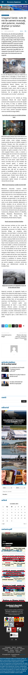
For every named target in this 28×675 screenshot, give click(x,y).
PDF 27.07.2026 (7, 543)
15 (3, 515)
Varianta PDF (6, 529)
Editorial (5, 407)
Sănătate (7, 650)
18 (15, 515)
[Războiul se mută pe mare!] (14, 447)
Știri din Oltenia (11, 651)
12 (18, 512)
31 (11, 521)
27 (21, 518)
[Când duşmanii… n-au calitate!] (14, 432)
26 (18, 518)
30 (7, 521)
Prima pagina (8, 647)
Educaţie (12, 650)
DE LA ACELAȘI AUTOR (9, 364)
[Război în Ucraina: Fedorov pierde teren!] (5, 376)
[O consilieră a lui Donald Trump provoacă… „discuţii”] (5, 369)
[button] (26, 2)
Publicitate (18, 651)
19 (18, 515)
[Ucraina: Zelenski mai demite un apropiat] (5, 383)
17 (11, 515)
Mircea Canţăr (9, 423)
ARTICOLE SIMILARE (8, 362)
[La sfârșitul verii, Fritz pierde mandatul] (14, 477)
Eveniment (22, 648)
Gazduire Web (23, 654)
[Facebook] (12, 639)
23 (7, 518)
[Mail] (15, 639)
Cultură (16, 650)
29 (3, 521)
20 (21, 515)
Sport (21, 650)
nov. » (25, 523)
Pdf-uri (4, 541)
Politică (11, 648)
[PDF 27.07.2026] (14, 598)
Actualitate (7, 13)
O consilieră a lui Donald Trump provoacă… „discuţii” (17, 369)
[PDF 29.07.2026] (14, 584)
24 (11, 518)
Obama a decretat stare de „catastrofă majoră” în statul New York (21, 337)
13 (21, 512)
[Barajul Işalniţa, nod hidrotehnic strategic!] (14, 462)
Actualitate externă (15, 13)
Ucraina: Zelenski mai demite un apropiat (16, 382)
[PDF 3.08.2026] (14, 569)
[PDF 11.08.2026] (14, 554)
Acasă (2, 13)
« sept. (3, 523)
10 (11, 512)
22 (3, 518)
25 (15, 518)
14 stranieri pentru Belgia (6, 335)
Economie (16, 648)
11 (15, 512)
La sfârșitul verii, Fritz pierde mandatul (14, 421)
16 (7, 515)
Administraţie (5, 648)
